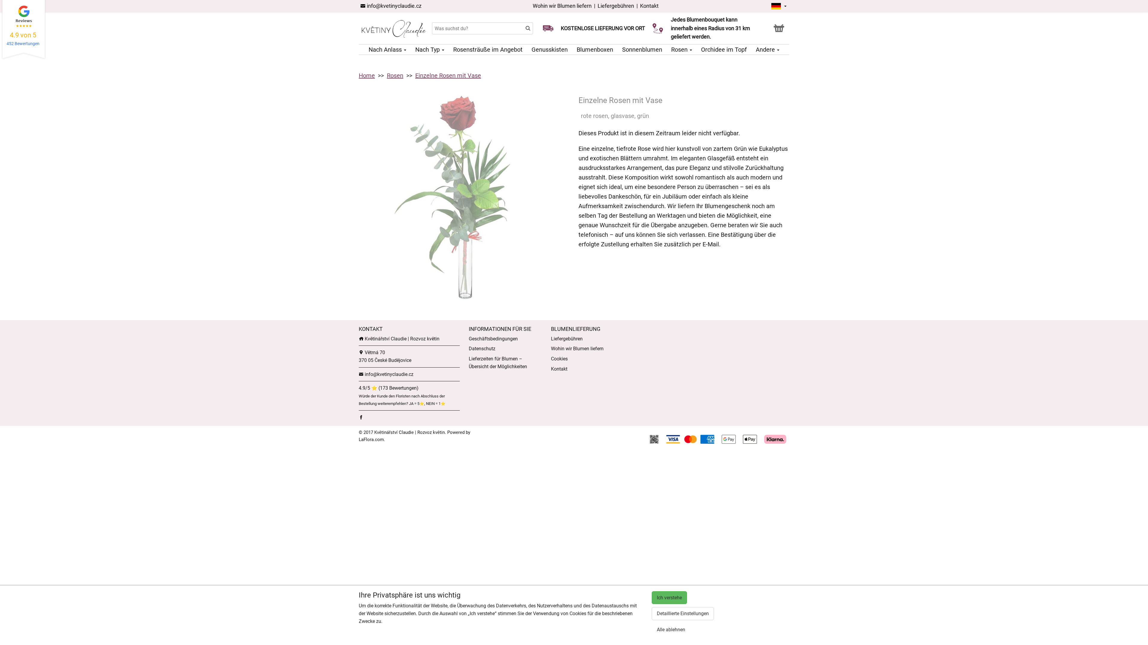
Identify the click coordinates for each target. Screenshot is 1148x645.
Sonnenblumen (642, 49)
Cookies (559, 359)
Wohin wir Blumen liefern (562, 6)
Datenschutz (482, 348)
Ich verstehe (669, 598)
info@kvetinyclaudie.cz (394, 6)
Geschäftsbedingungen (493, 339)
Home (367, 75)
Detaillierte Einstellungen (683, 613)
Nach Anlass (386, 49)
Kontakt (649, 6)
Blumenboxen (595, 49)
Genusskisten (550, 49)
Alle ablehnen (671, 629)
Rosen (680, 49)
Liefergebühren (616, 6)
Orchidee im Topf (724, 49)
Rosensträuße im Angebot (488, 49)
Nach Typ (428, 49)
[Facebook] (361, 417)
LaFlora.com (371, 439)
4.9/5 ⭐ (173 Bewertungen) (389, 388)
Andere (766, 49)
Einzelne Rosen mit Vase (448, 75)
